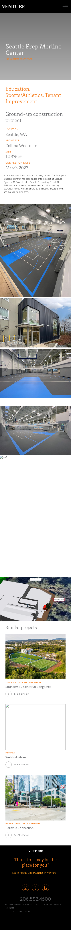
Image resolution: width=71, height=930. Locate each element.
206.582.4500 (35, 899)
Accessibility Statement (17, 912)
